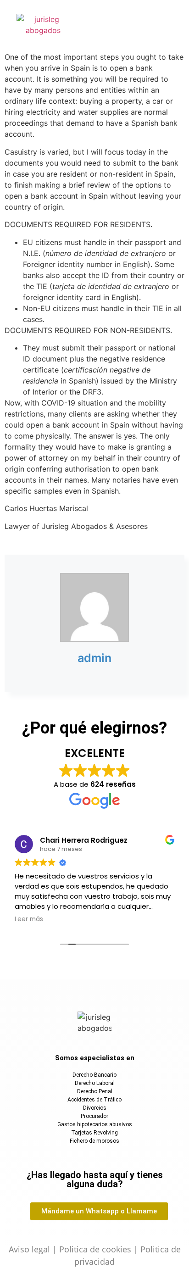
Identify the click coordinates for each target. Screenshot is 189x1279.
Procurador (94, 1116)
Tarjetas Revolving (94, 1132)
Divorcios (94, 1108)
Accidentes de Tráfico (94, 1099)
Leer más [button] (29, 919)
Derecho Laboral (95, 1083)
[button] (130, 23)
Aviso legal (29, 1249)
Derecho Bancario (94, 1075)
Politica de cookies (95, 1249)
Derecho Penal (94, 1091)
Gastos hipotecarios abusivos (94, 1124)
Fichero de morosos (94, 1141)
